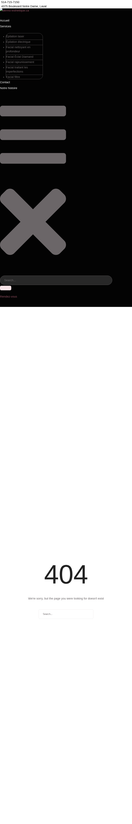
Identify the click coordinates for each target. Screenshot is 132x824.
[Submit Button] (5, 288)
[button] (9, 2)
